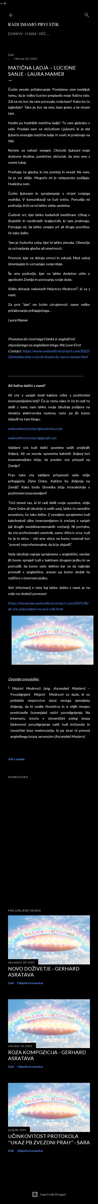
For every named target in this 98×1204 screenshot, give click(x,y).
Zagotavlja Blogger (53, 1194)
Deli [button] (11, 55)
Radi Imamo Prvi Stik (33, 24)
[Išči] (87, 14)
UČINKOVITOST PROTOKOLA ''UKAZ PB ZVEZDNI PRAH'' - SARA (49, 1139)
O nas (30, 33)
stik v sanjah (16, 759)
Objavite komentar (30, 983)
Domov (15, 33)
